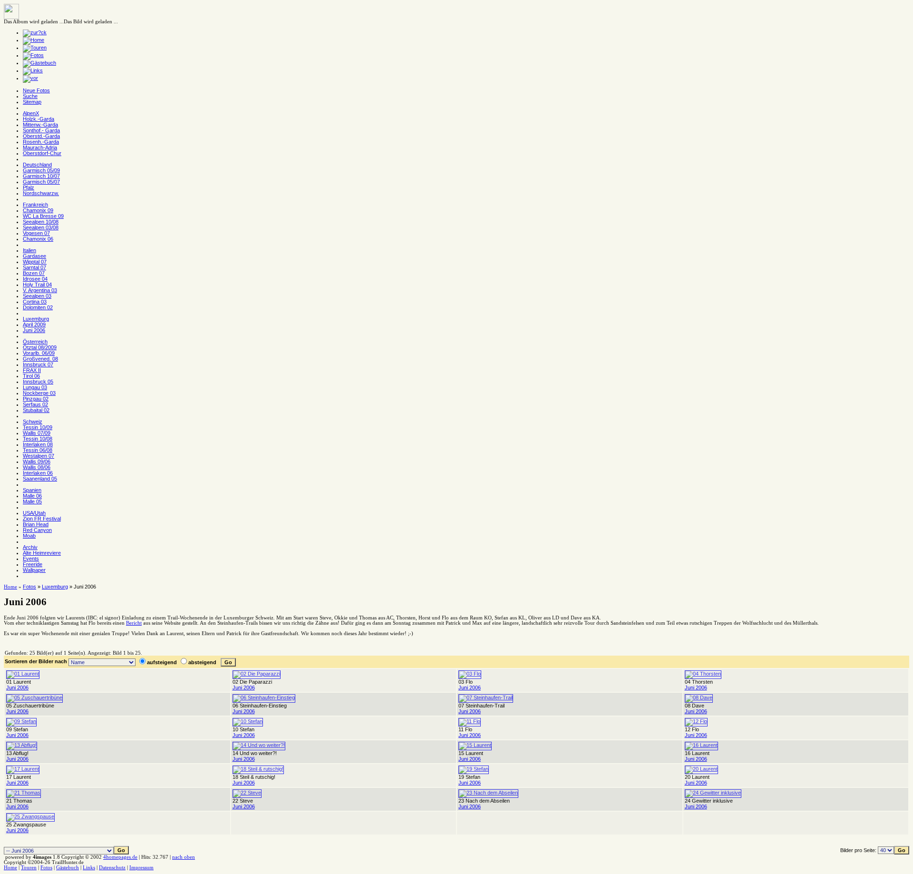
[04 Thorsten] (703, 674)
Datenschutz (112, 867)
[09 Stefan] (21, 721)
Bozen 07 (34, 273)
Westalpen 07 (38, 456)
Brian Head (36, 524)
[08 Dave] (699, 697)
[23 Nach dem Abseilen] (488, 792)
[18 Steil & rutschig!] (258, 769)
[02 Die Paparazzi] (257, 674)
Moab (29, 536)
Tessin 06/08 (37, 450)
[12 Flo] (696, 721)
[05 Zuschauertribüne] (34, 697)
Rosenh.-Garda (41, 142)
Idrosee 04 (35, 279)
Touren (29, 867)
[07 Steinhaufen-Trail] (485, 697)
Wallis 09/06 (36, 461)
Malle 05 (32, 501)
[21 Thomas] (23, 792)
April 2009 (34, 324)
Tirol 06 (31, 376)
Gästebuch (67, 867)
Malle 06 (32, 496)
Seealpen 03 (37, 296)
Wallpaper (34, 570)
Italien (29, 250)
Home (10, 586)
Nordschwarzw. (41, 193)
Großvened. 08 (40, 359)
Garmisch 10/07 (41, 176)
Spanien (32, 490)
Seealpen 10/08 (40, 222)
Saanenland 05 (40, 478)
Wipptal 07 (35, 262)
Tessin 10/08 (37, 439)
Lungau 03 (35, 387)
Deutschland (37, 164)
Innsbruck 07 (38, 364)
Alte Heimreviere (42, 553)
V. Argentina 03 (40, 290)
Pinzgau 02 (36, 399)
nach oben (183, 857)
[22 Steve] (247, 792)
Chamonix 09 (38, 210)
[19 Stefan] (473, 769)
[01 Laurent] (22, 674)
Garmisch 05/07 (41, 182)
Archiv (30, 547)
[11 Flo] (469, 721)
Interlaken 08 (38, 444)
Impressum (141, 867)
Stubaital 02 (36, 410)
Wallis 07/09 (36, 433)
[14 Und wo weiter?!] (259, 745)
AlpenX (31, 113)
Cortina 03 (35, 301)
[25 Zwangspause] (30, 816)
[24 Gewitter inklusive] (713, 792)
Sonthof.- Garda (41, 130)
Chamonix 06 (38, 239)
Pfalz (28, 187)
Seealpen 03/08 (40, 227)
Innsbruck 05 (38, 381)
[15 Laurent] (475, 745)
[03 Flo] (469, 674)
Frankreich (35, 204)
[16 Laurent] (701, 745)
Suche (30, 96)
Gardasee (34, 256)
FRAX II (32, 370)
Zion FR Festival (42, 518)
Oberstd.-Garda (41, 136)
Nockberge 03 (39, 393)
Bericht (134, 623)
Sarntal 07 (34, 267)
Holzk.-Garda (38, 119)
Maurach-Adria (40, 147)
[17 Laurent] (22, 769)
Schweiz (32, 421)
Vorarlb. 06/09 (39, 353)
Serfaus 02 (35, 404)
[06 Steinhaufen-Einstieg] (264, 697)
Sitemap (32, 102)
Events (31, 558)
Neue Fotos (36, 90)
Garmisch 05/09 (41, 170)
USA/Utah (34, 513)
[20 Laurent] (701, 769)
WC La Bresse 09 (43, 216)
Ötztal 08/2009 (40, 347)
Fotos (29, 586)
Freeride (32, 564)
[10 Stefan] (248, 721)
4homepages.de (120, 857)
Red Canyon (37, 530)
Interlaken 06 (38, 473)
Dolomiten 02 (38, 307)
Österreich (35, 341)
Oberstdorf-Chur (42, 153)
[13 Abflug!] (21, 745)
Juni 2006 (34, 330)
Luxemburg (36, 319)
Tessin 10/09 (37, 427)
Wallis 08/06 (36, 467)
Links (89, 867)
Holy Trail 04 (37, 284)
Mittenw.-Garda (40, 125)
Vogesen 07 (36, 233)
